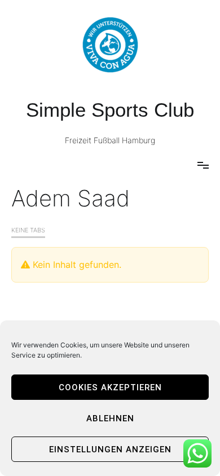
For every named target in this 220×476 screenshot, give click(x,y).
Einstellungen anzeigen (110, 449)
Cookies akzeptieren (110, 387)
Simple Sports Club (110, 110)
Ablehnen (110, 418)
